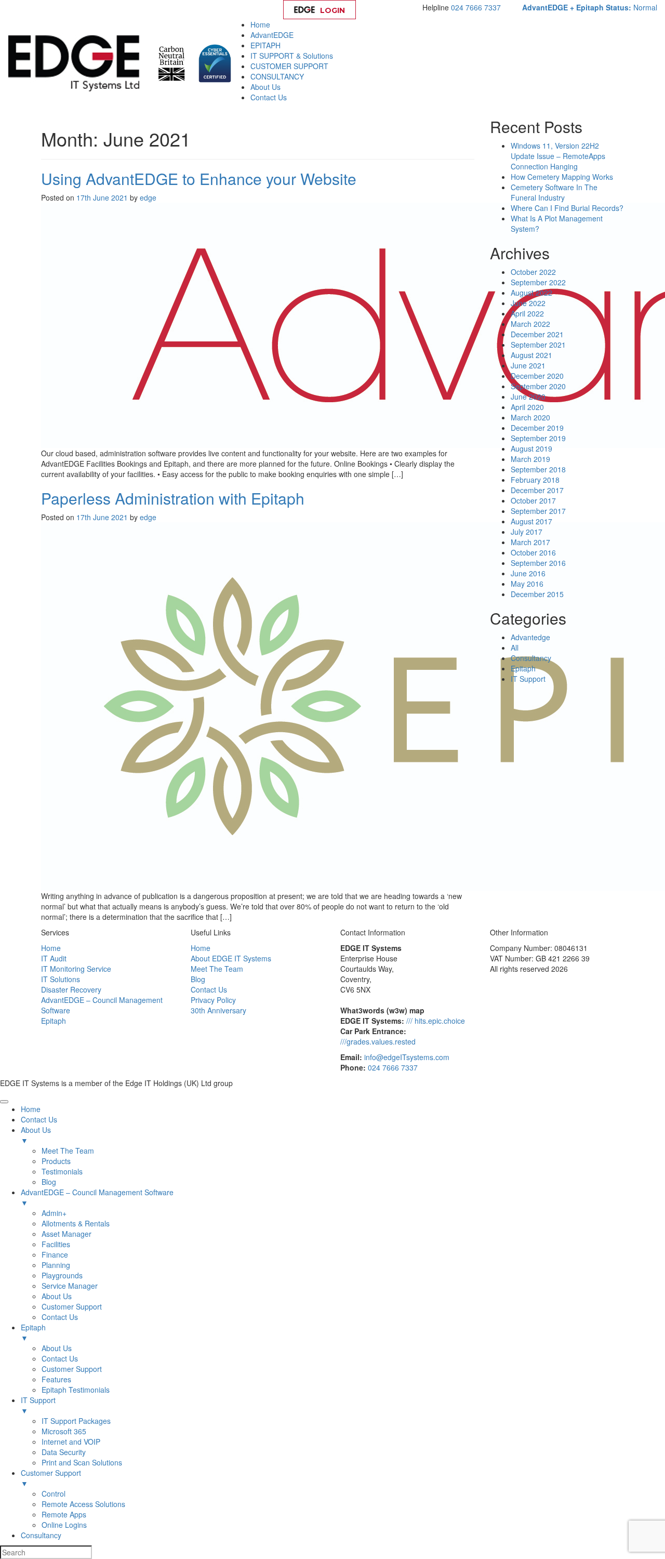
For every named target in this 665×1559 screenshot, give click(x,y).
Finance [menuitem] (55, 1254)
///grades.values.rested (378, 1041)
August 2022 (531, 292)
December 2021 (537, 334)
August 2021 (531, 355)
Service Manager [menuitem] (70, 1285)
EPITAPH (265, 45)
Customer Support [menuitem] (72, 1306)
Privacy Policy (213, 1000)
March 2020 (530, 417)
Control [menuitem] (53, 1493)
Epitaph (523, 668)
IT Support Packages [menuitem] (76, 1421)
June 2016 (528, 573)
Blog (198, 979)
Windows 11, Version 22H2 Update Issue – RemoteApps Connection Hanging (558, 155)
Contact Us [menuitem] (39, 1119)
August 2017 (531, 521)
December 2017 (537, 490)
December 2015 (537, 594)
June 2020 (528, 396)
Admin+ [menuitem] (54, 1213)
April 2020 (527, 407)
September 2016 (538, 563)
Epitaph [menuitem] (33, 1332)
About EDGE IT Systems (231, 958)
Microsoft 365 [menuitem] (64, 1431)
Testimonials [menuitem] (62, 1171)
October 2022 (533, 272)
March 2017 (530, 542)
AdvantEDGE (272, 35)
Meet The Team (217, 968)
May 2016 (527, 583)
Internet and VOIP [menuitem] (71, 1441)
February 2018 (535, 479)
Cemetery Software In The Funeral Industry (554, 192)
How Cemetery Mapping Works (562, 176)
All (514, 647)
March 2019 (530, 459)
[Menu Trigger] (4, 1101)
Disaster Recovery (71, 989)
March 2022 (530, 324)
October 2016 (533, 552)
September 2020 (538, 386)
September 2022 (538, 282)
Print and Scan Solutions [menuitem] (82, 1462)
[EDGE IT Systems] (76, 62)
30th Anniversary (218, 1010)
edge (148, 197)
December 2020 (537, 376)
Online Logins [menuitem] (64, 1525)
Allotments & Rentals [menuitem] (76, 1223)
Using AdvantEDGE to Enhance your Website (198, 178)
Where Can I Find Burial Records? (567, 208)
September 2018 (538, 469)
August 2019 (531, 448)
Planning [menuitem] (56, 1265)
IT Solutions (60, 979)
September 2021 (538, 344)
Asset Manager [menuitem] (66, 1233)
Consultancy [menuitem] (41, 1535)
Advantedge (530, 637)
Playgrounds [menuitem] (62, 1275)
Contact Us (268, 97)
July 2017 (526, 531)
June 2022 (528, 303)
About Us (265, 87)
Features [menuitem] (56, 1379)
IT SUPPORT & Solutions (291, 55)
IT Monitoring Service (76, 968)
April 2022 (527, 313)
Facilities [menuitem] (56, 1244)
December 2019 (537, 427)
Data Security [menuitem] (64, 1452)
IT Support (528, 678)
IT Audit (53, 958)
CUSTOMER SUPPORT (289, 66)
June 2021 (528, 365)
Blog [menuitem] (49, 1182)
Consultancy (531, 658)
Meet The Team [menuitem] (68, 1150)
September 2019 (538, 438)
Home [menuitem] (31, 1109)
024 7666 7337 (476, 7)
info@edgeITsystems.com (406, 1057)
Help (391, 10)
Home (260, 24)
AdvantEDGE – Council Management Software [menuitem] (97, 1197)
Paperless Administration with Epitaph (172, 498)
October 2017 (533, 500)
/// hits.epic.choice (435, 1020)
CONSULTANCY (277, 76)
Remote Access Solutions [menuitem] (83, 1504)
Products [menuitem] (56, 1161)
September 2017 (538, 511)
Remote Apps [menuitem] (64, 1514)
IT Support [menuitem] (38, 1405)
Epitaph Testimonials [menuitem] (76, 1389)
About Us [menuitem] (36, 1135)
